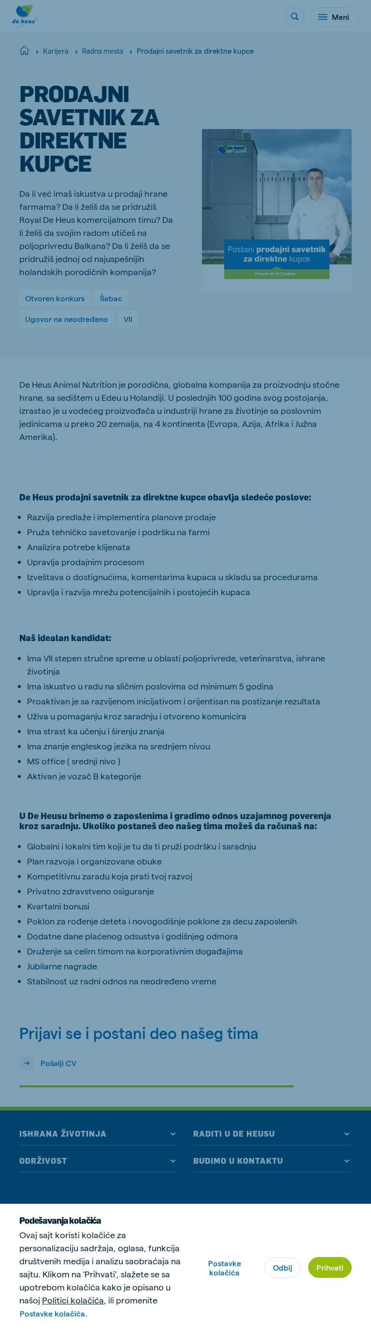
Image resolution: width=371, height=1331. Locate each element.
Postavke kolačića (224, 1267)
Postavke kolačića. (53, 1313)
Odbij (282, 1267)
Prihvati (329, 1267)
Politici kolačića (73, 1300)
